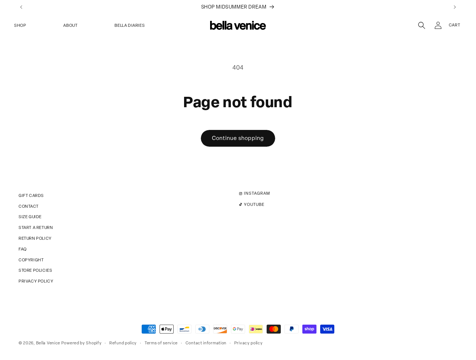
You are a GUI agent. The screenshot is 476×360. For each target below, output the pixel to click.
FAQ (23, 249)
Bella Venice (48, 342)
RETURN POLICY (35, 238)
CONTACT (28, 206)
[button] (27, 25)
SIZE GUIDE (30, 216)
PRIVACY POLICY (36, 281)
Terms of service (161, 342)
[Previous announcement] (21, 7)
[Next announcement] (455, 7)
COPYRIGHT (31, 259)
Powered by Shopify (81, 342)
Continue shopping (238, 138)
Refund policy (123, 342)
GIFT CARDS (31, 195)
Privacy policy (248, 342)
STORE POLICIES (35, 270)
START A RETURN (36, 227)
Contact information (206, 342)
